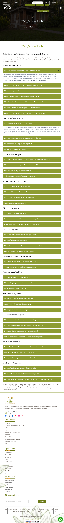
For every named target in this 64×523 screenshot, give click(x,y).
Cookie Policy (22, 516)
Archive (47, 509)
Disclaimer (34, 509)
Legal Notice (40, 516)
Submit (42, 501)
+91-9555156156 (12, 411)
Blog (52, 509)
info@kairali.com (12, 413)
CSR (6, 509)
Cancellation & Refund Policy (41, 511)
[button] (32, 70)
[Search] (41, 2)
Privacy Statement (31, 516)
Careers (10, 509)
